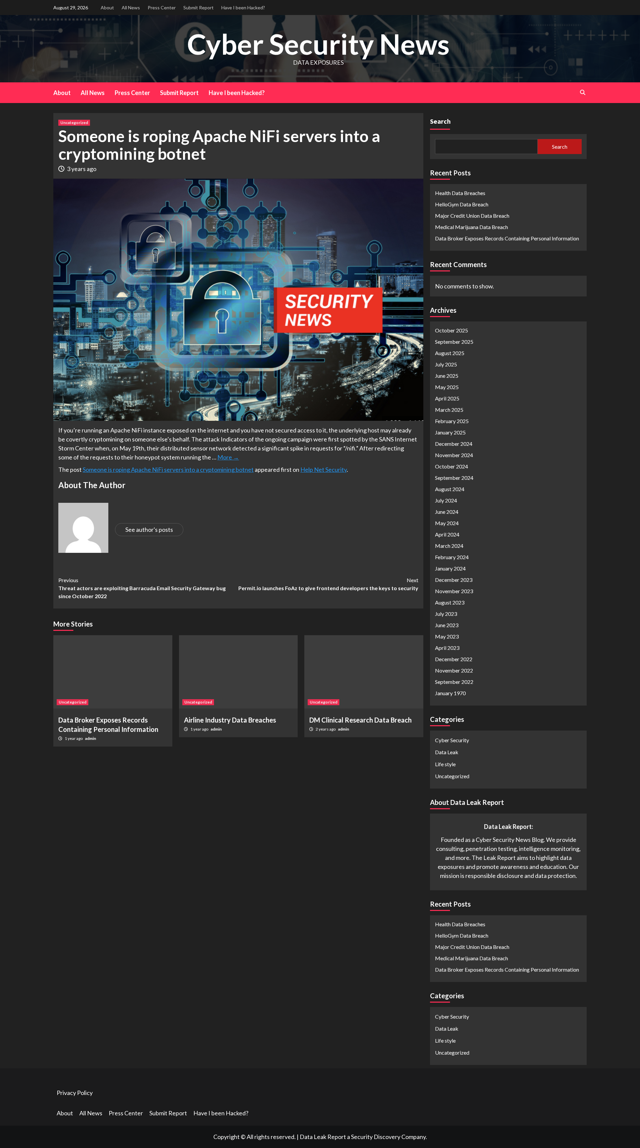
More (228, 457)
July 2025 (446, 364)
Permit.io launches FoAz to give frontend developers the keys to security (328, 584)
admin (90, 738)
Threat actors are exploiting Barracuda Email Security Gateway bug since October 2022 (142, 588)
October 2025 (451, 330)
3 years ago (81, 168)
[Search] (582, 92)
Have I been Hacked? (243, 7)
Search (440, 121)
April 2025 (447, 398)
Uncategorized (74, 122)
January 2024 (450, 568)
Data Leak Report (323, 1136)
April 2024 (447, 534)
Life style (445, 764)
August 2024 (449, 489)
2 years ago (326, 729)
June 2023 (446, 625)
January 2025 (450, 432)
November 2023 (454, 591)
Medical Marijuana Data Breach (471, 227)
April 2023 (447, 648)
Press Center (162, 7)
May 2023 (447, 636)
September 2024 (454, 477)
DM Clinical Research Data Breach (360, 720)
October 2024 (451, 466)
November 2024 (454, 455)
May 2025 (447, 387)
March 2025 (449, 409)
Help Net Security (323, 469)
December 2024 (453, 443)
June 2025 (446, 375)
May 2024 (447, 523)
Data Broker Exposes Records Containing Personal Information (507, 238)
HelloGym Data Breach (461, 204)
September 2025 (454, 341)
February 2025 (452, 421)
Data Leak (446, 752)
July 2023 (446, 614)
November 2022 (454, 670)
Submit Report (198, 7)
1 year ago (74, 738)
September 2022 (454, 682)
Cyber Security (452, 740)
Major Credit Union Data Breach (472, 215)
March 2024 (449, 545)
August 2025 (449, 353)
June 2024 (446, 511)
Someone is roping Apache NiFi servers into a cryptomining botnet (168, 469)
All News (131, 7)
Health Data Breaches (460, 193)
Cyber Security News (318, 44)
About (107, 7)
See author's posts (149, 529)
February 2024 (452, 557)
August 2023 (449, 602)
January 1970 (450, 693)
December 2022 (453, 659)
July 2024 (446, 500)
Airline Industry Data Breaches (230, 720)
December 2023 (453, 580)
